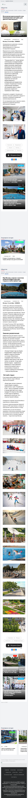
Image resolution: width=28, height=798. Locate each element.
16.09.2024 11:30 (8, 197)
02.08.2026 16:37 (7, 746)
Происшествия (8, 774)
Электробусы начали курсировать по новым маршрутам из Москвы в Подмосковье (12, 750)
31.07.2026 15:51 (7, 256)
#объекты (8, 640)
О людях (24, 10)
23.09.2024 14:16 (16, 39)
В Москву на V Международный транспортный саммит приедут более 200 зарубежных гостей (12, 260)
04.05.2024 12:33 (8, 666)
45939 (14, 666)
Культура (15, 772)
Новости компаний (19, 774)
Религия (15, 10)
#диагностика (10, 150)
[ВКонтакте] (12, 159)
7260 (14, 197)
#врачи (10, 147)
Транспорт (20, 241)
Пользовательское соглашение (15, 788)
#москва (9, 145)
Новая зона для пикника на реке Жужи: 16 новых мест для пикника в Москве (14, 671)
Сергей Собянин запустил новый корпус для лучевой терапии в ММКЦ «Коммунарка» (12, 693)
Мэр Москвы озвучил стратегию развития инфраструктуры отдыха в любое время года (12, 203)
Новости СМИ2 (4, 702)
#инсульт (19, 150)
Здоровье (21, 165)
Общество (8, 772)
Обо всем (20, 10)
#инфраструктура (18, 640)
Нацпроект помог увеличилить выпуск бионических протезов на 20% (14, 180)
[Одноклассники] (14, 159)
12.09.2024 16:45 (8, 688)
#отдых (18, 638)
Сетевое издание (12, 783)
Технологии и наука (10, 10)
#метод (17, 147)
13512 (14, 688)
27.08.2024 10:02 (8, 176)
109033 (13, 746)
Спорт (20, 772)
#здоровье (18, 145)
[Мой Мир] (16, 159)
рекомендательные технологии (14, 795)
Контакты (14, 777)
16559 (14, 176)
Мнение (2, 273)
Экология (3, 10)
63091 (13, 256)
